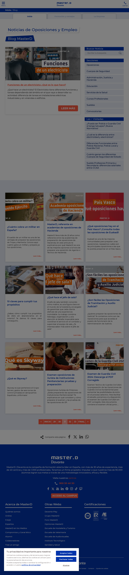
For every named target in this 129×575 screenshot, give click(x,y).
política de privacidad (31, 565)
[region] (41, 559)
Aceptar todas (66, 553)
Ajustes (66, 565)
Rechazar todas (66, 559)
